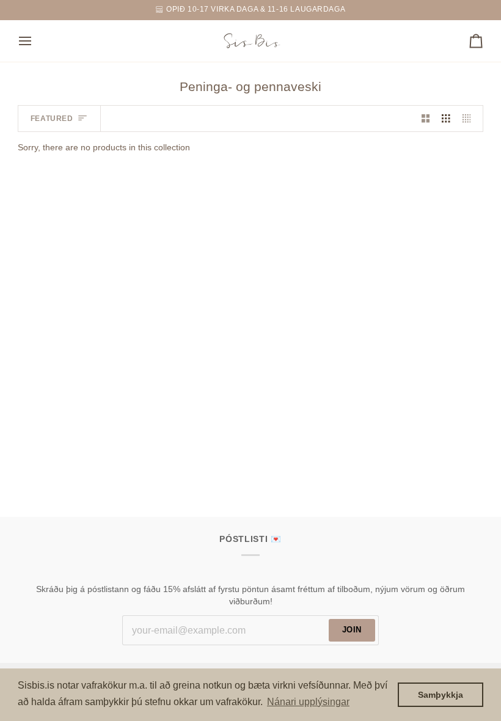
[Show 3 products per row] (446, 119)
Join (352, 630)
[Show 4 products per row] (469, 119)
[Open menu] (36, 41)
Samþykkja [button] (440, 695)
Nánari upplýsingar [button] (308, 702)
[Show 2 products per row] (425, 119)
